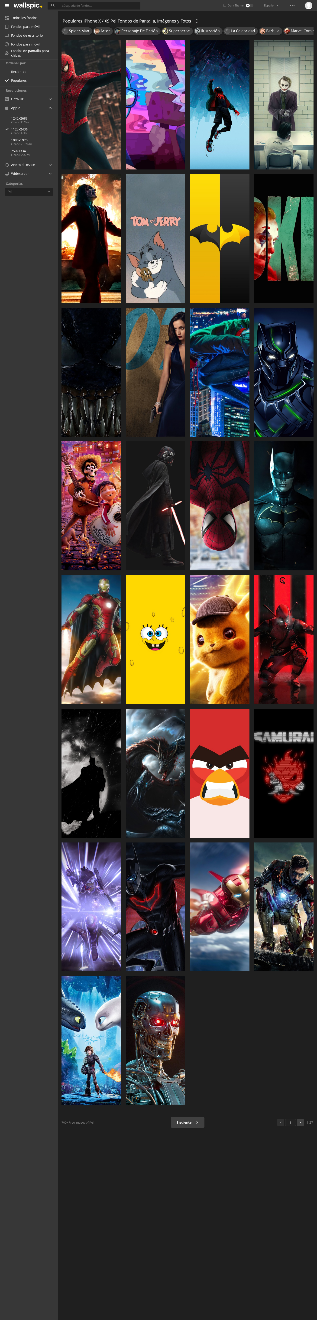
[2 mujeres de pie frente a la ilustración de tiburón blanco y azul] (91, 1040)
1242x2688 (19, 118)
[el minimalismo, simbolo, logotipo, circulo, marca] (219, 238)
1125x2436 (19, 129)
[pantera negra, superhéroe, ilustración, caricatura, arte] (284, 372)
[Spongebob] (155, 639)
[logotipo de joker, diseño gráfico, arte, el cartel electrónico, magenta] (284, 238)
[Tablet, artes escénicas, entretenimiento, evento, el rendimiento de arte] (284, 639)
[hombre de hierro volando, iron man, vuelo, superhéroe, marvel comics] (219, 907)
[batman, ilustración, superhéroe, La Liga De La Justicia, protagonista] (284, 505)
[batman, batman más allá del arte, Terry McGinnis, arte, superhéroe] (155, 907)
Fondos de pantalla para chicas (30, 53)
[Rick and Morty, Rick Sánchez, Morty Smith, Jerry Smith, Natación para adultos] (155, 104)
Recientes (18, 71)
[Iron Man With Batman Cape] (91, 639)
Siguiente (184, 1122)
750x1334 (18, 151)
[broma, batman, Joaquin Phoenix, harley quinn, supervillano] (284, 104)
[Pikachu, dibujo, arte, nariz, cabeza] (219, 639)
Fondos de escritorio (27, 35)
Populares (19, 80)
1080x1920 (19, 140)
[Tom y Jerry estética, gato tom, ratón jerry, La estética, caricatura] (155, 238)
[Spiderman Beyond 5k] (219, 505)
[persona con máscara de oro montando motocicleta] (155, 1040)
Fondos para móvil (25, 26)
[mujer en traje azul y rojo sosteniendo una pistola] (284, 907)
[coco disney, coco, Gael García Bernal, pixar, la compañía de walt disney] (91, 505)
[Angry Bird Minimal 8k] (219, 773)
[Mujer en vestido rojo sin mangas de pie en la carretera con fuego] (91, 238)
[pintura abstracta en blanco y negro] (91, 372)
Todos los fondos (24, 18)
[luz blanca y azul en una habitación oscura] (91, 907)
